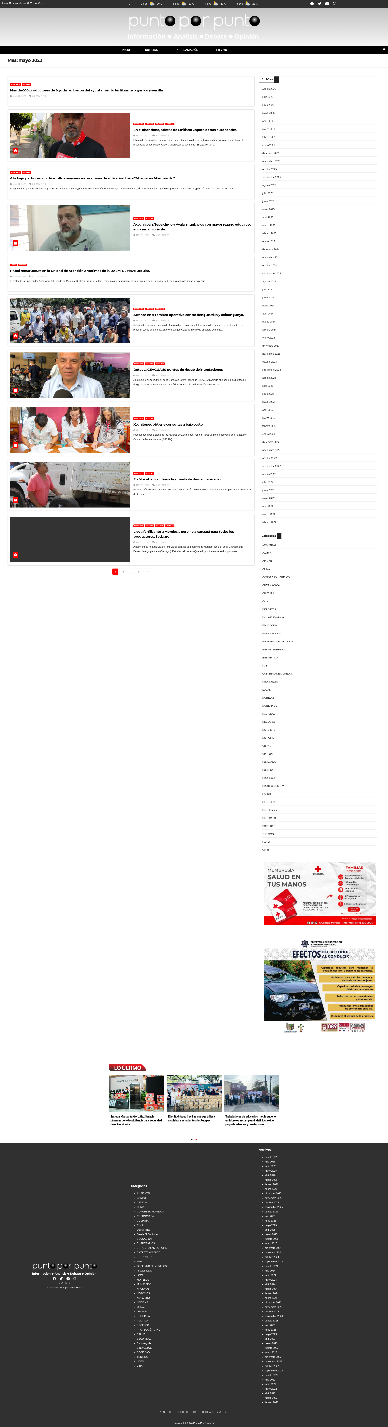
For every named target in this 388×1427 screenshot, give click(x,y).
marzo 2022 (268, 514)
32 (138, 571)
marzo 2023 (268, 418)
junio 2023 (268, 394)
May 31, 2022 (19, 96)
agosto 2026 (269, 89)
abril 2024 (267, 313)
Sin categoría (269, 810)
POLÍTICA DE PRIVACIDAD (214, 1412)
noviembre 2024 (271, 257)
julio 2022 (267, 482)
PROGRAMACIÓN (187, 50)
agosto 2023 (269, 378)
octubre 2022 (269, 458)
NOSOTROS (166, 1412)
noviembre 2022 (271, 450)
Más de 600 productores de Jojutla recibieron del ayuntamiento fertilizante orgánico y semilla (86, 90)
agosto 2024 (269, 281)
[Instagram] (335, 4)
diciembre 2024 (270, 249)
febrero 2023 (269, 426)
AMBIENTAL (269, 545)
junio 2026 (268, 105)
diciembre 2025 (270, 153)
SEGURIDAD (269, 802)
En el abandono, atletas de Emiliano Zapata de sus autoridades (184, 130)
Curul (265, 601)
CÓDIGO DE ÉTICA (186, 1412)
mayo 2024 (268, 305)
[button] (152, 50)
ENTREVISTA (270, 657)
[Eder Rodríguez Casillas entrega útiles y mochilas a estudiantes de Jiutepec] (194, 1093)
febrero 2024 (269, 329)
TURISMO (268, 834)
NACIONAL (268, 714)
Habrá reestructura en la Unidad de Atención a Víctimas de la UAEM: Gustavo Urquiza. (80, 271)
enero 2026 (268, 145)
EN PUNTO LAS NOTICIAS (277, 641)
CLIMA (266, 569)
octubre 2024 (269, 265)
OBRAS (266, 746)
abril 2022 (267, 506)
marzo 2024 (268, 321)
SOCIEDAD (170, 124)
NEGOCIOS (269, 722)
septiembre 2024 (271, 273)
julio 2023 (267, 386)
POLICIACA (269, 762)
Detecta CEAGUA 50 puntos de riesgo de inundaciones (178, 370)
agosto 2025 (269, 185)
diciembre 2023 (270, 345)
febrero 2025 (269, 233)
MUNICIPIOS (15, 84)
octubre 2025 (269, 169)
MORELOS (268, 697)
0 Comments (39, 96)
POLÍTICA (159, 124)
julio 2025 (267, 193)
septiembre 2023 (271, 370)
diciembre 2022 (270, 442)
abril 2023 (267, 410)
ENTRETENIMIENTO (274, 649)
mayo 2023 (268, 402)
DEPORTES (269, 609)
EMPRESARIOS (271, 633)
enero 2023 (268, 434)
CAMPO (266, 553)
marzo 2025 (268, 225)
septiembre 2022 (271, 466)
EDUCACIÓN (270, 625)
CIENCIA (267, 561)
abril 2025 (267, 217)
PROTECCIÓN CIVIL (274, 786)
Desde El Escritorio (273, 617)
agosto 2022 (269, 474)
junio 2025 (268, 201)
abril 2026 (267, 121)
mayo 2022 (268, 498)
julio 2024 (267, 289)
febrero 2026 (269, 137)
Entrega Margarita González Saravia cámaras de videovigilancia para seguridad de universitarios (136, 1120)
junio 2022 (268, 490)
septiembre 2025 (271, 177)
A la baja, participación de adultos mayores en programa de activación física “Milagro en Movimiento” (92, 178)
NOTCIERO (269, 730)
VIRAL (266, 850)
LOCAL (13, 265)
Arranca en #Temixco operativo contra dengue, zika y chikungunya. (188, 315)
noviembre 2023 (271, 353)
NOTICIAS (151, 50)
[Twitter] (319, 4)
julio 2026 (267, 97)
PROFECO (268, 778)
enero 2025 (268, 241)
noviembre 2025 (271, 161)
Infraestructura (270, 681)
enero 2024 (268, 337)
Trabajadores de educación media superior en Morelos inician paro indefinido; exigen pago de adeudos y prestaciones (251, 1120)
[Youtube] (327, 4)
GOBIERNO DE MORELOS (277, 673)
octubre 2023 (269, 361)
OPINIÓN (267, 754)
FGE (265, 665)
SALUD (266, 794)
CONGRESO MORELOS (276, 577)
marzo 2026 (268, 129)
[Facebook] (312, 4)
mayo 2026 (268, 113)
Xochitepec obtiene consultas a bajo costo (168, 424)
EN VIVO (221, 50)
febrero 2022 (269, 522)
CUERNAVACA (271, 585)
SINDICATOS (270, 818)
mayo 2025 (268, 209)
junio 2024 (268, 297)
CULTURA (268, 593)
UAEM (266, 842)
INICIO (126, 50)
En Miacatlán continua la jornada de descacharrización (177, 479)
